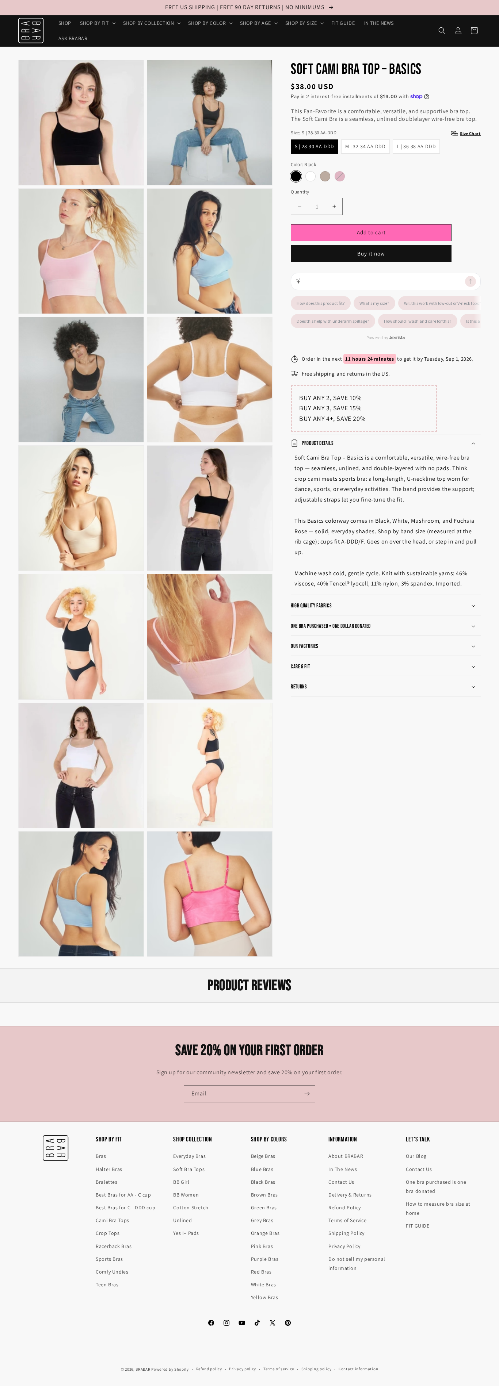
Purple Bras (265, 1259)
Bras (101, 1156)
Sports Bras (109, 1259)
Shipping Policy (346, 1233)
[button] (97, 23)
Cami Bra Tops (112, 1220)
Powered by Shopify (170, 1369)
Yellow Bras (264, 1297)
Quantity (300, 192)
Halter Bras (109, 1169)
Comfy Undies (112, 1271)
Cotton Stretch (190, 1207)
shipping (324, 373)
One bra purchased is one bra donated (436, 1186)
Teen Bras (107, 1284)
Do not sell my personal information (356, 1263)
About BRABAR (345, 1156)
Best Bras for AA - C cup (123, 1194)
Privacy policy (242, 1368)
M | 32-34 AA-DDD (365, 146)
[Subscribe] (307, 1093)
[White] (310, 176)
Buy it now (371, 253)
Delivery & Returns (350, 1194)
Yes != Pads (186, 1233)
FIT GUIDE (417, 1225)
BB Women (186, 1194)
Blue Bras (262, 1169)
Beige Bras (263, 1156)
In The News (342, 1169)
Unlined (182, 1220)
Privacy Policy (344, 1246)
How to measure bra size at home (438, 1208)
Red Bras (261, 1271)
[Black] (296, 176)
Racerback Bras (114, 1246)
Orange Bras (265, 1233)
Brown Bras (264, 1194)
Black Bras (263, 1182)
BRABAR (143, 1369)
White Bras (263, 1284)
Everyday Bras (189, 1156)
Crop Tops (107, 1233)
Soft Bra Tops (189, 1169)
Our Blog (416, 1156)
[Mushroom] (325, 176)
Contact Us (341, 1182)
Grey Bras (262, 1220)
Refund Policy (344, 1207)
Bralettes (106, 1182)
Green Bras (264, 1207)
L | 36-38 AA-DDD (416, 146)
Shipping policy (316, 1368)
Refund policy (209, 1368)
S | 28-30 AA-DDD (314, 146)
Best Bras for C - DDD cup (125, 1207)
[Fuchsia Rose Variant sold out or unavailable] (340, 176)
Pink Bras (262, 1246)
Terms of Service (347, 1220)
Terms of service (278, 1368)
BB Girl (181, 1182)
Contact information (358, 1368)
